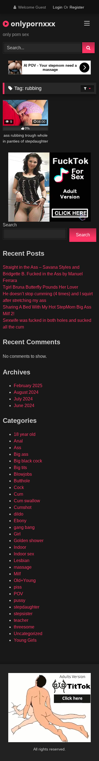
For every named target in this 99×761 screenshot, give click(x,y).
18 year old (24, 434)
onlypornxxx (32, 24)
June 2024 (24, 405)
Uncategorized (28, 633)
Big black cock (28, 461)
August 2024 (26, 392)
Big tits (20, 467)
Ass (17, 447)
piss (18, 587)
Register (77, 7)
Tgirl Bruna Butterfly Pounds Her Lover (40, 287)
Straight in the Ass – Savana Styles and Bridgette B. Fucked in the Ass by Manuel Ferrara (43, 274)
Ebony (20, 520)
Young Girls (25, 640)
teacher (21, 620)
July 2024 (23, 399)
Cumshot (22, 507)
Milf (17, 573)
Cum (18, 494)
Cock (19, 487)
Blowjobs (23, 474)
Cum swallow (27, 500)
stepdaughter (26, 607)
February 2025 (28, 385)
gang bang (24, 527)
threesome (24, 627)
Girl (17, 534)
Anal (18, 441)
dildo (18, 514)
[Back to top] (82, 744)
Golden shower (28, 540)
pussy (19, 600)
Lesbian (21, 560)
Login (57, 7)
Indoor (20, 547)
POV (18, 593)
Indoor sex (24, 554)
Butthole (22, 480)
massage (23, 567)
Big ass (21, 454)
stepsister (23, 613)
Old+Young (25, 580)
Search (10, 224)
